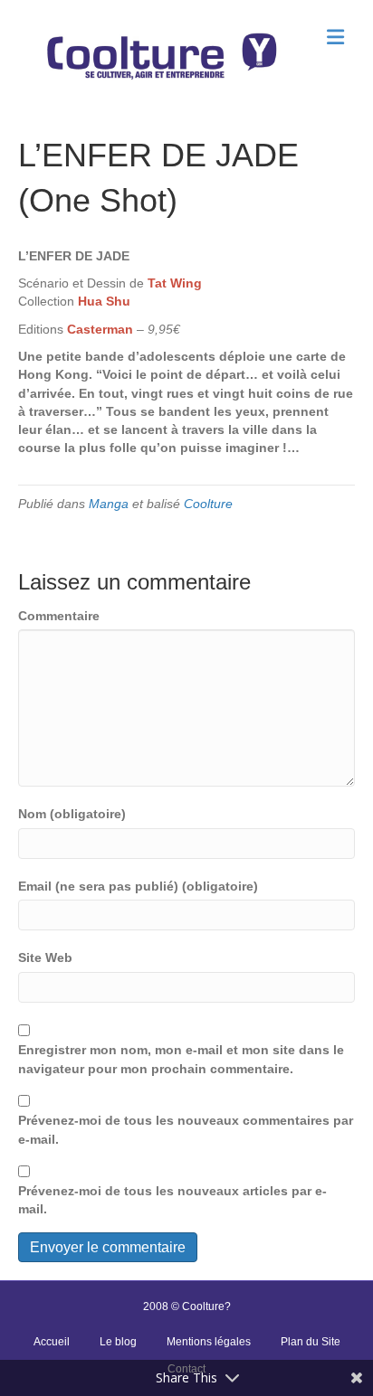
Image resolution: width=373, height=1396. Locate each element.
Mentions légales (209, 1341)
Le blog (118, 1341)
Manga (109, 503)
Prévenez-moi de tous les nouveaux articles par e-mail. (172, 1200)
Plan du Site (310, 1341)
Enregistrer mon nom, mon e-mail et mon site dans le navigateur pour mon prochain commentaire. (181, 1058)
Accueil (51, 1341)
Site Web (45, 957)
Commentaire (59, 615)
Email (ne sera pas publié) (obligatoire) (138, 886)
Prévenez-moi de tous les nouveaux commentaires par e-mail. (185, 1129)
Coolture (208, 503)
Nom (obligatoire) (72, 813)
